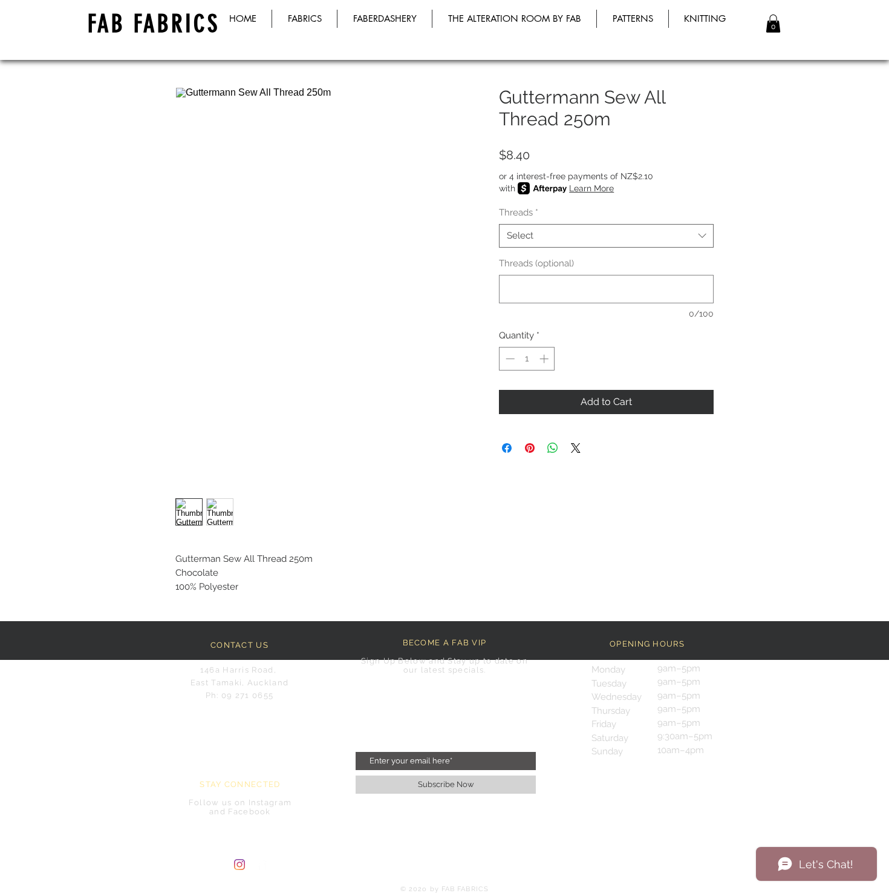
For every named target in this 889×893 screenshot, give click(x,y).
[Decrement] (509, 359)
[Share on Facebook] (507, 448)
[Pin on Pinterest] (530, 448)
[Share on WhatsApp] (552, 448)
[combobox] (606, 236)
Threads (518, 212)
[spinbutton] (527, 359)
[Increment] (545, 359)
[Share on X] (575, 448)
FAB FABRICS (154, 24)
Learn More (591, 188)
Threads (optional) (536, 263)
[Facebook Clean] (261, 864)
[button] (773, 24)
